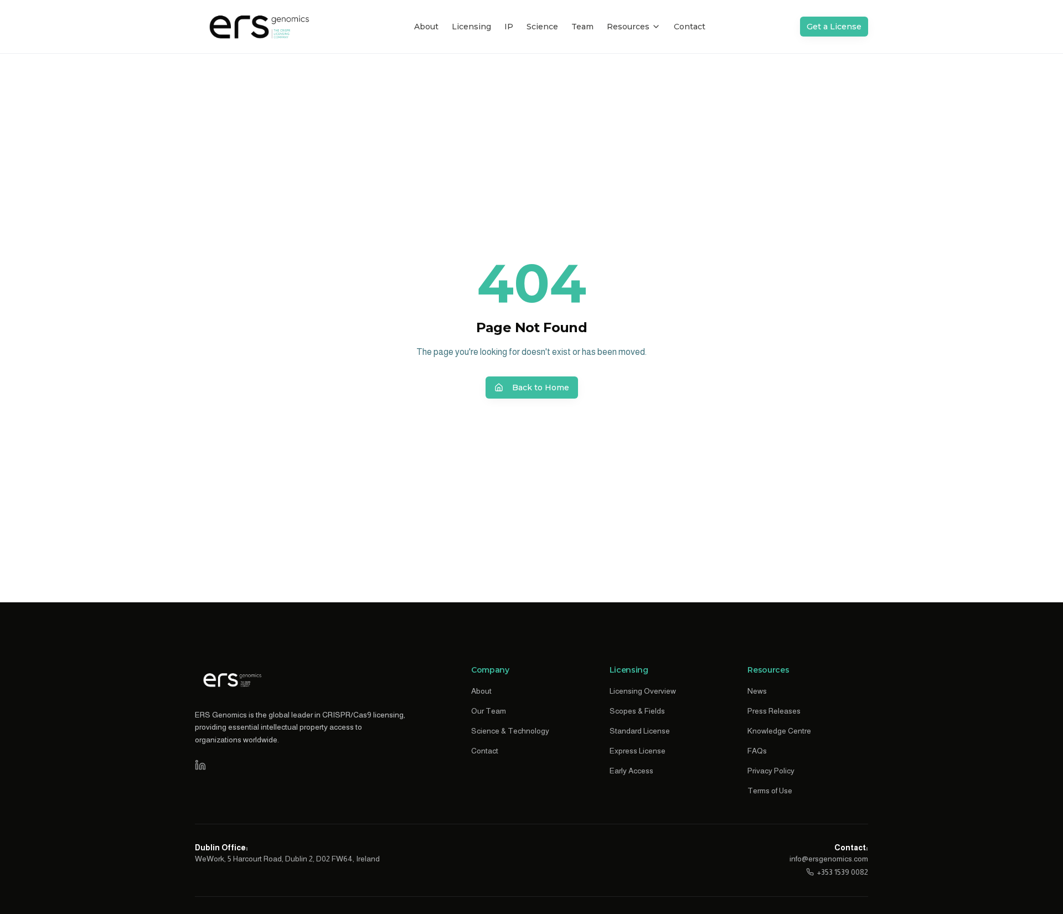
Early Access (631, 770)
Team (582, 27)
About (426, 27)
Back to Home (540, 388)
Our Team (488, 710)
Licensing (471, 27)
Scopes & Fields (637, 710)
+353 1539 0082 (842, 871)
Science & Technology (510, 730)
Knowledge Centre (779, 730)
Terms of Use (769, 790)
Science (542, 27)
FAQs (757, 750)
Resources (628, 27)
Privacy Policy (770, 770)
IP (508, 27)
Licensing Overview (643, 690)
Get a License (834, 27)
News (757, 690)
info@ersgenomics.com (828, 858)
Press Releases (774, 710)
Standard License (640, 730)
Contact (689, 27)
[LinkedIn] (200, 765)
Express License (637, 750)
